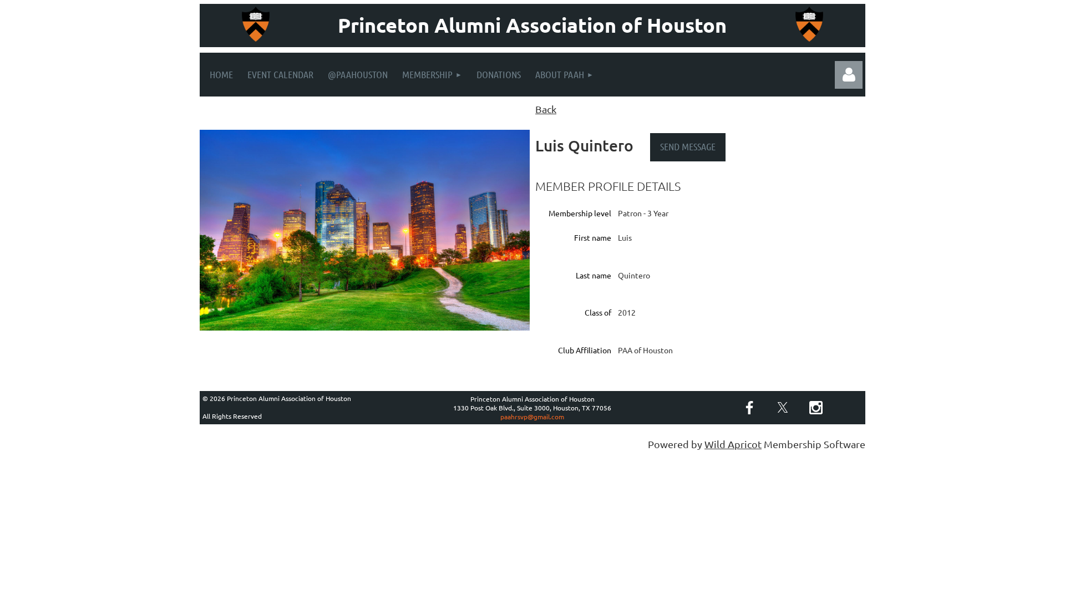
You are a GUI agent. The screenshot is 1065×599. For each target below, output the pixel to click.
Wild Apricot (733, 444)
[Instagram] (816, 408)
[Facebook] (749, 408)
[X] (783, 408)
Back (545, 109)
